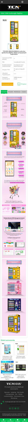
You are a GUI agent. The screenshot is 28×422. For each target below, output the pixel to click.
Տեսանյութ (14, 398)
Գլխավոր (7, 392)
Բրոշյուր (23, 84)
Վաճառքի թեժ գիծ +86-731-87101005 (15, 401)
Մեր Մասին (20, 392)
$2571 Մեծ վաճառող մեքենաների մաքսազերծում (20, 376)
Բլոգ (24, 415)
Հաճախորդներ (8, 396)
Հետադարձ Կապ (19, 396)
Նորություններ (10, 394)
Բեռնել (20, 394)
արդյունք (13, 392)
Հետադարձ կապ (7, 84)
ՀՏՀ (16, 394)
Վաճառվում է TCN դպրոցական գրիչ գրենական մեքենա (7, 358)
